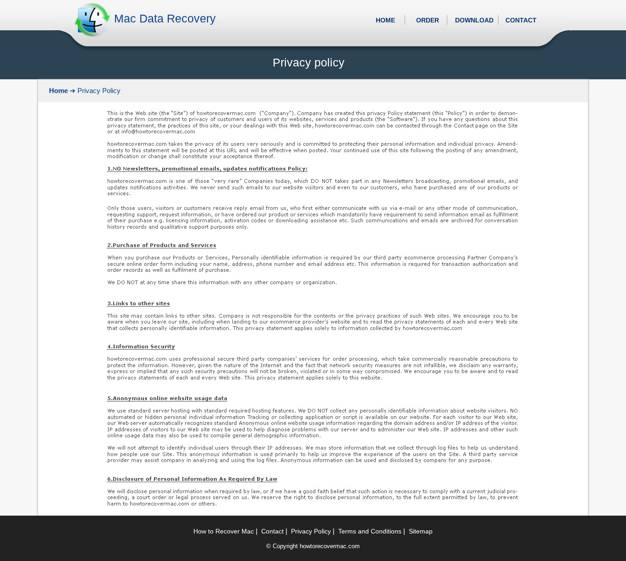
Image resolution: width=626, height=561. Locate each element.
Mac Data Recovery (165, 18)
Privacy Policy (311, 531)
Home (58, 90)
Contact (272, 531)
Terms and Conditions (369, 531)
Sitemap (421, 531)
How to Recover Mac (223, 531)
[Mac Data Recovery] (92, 36)
